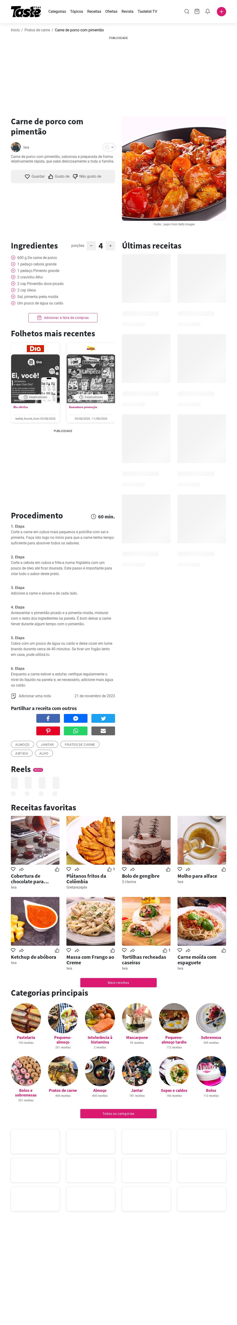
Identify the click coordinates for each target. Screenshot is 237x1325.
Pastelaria (26, 1037)
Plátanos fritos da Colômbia (86, 878)
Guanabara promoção (83, 407)
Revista (128, 11)
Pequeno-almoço (63, 1040)
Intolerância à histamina (100, 1040)
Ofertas (111, 11)
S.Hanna (129, 882)
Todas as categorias (118, 1114)
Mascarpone (137, 1037)
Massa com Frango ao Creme (90, 959)
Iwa (26, 147)
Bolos (211, 1090)
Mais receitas (118, 983)
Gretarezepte (76, 887)
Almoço (99, 1090)
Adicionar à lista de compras (66, 318)
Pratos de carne (37, 30)
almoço (22, 744)
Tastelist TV (147, 11)
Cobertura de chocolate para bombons (27, 878)
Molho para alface (197, 876)
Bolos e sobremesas (26, 1093)
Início (15, 30)
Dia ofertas (20, 407)
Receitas (94, 11)
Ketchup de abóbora (33, 957)
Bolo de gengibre (140, 876)
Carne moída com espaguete (197, 959)
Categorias (57, 11)
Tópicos (76, 11)
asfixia (21, 753)
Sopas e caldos (174, 1090)
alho (44, 753)
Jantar (47, 744)
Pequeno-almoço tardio (174, 1040)
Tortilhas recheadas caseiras (144, 959)
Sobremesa (211, 1037)
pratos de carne (80, 744)
